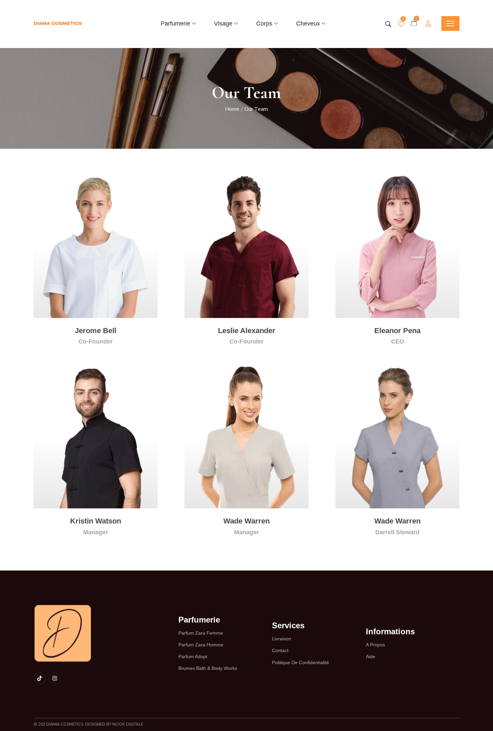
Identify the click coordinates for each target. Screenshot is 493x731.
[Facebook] (72, 317)
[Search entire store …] (388, 24)
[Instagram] (102, 317)
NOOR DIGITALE (127, 724)
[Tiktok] (39, 678)
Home (232, 109)
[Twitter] (87, 317)
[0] (401, 24)
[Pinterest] (117, 317)
